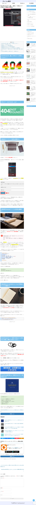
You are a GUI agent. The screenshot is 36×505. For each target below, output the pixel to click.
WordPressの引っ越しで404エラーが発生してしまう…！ (10, 43)
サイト (1, 494)
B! (12, 438)
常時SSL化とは (29, 31)
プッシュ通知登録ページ (16, 447)
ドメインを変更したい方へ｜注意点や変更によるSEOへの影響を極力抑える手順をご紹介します (31, 88)
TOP (11, 502)
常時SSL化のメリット (30, 34)
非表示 (13, 42)
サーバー (8, 458)
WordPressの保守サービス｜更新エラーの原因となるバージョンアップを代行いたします (31, 45)
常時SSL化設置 (29, 21)
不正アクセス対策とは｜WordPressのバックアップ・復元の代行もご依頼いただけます (31, 100)
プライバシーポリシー (18, 502)
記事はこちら (12, 413)
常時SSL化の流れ (29, 38)
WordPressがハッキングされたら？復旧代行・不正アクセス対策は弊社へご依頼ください (31, 82)
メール (1, 491)
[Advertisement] (12, 33)
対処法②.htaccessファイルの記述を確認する (8, 46)
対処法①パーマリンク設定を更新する (7, 45)
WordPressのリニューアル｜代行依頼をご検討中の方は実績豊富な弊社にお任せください (31, 51)
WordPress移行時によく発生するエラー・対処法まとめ (9, 51)
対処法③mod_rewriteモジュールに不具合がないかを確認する (10, 47)
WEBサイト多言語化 (30, 24)
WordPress (5, 458)
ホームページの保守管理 (30, 26)
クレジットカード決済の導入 (31, 12)
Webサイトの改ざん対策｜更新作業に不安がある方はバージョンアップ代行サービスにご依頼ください (31, 71)
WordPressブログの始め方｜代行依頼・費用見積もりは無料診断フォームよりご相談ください (31, 94)
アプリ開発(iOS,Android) (30, 11)
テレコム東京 (7, 1)
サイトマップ (23, 502)
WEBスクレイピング (30, 23)
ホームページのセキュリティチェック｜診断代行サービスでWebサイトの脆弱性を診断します (31, 76)
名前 (1, 487)
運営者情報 (14, 502)
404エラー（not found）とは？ (6, 44)
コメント (2, 478)
